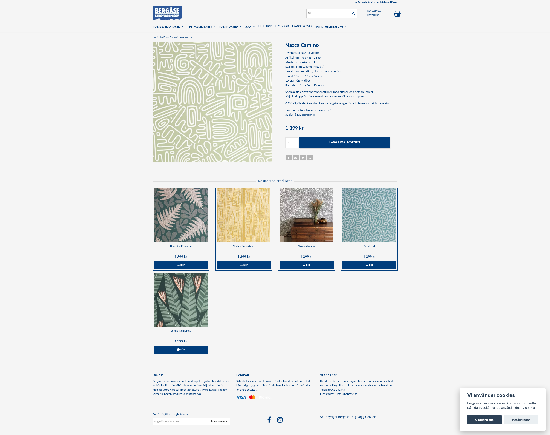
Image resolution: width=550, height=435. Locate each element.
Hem (155, 37)
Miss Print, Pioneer (168, 37)
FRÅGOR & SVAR (302, 26)
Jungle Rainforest (181, 330)
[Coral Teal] (369, 215)
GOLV (249, 26)
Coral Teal (369, 246)
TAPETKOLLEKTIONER (199, 26)
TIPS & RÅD (282, 26)
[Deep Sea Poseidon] (181, 215)
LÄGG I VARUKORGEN (344, 142)
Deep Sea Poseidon (181, 246)
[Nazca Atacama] (306, 215)
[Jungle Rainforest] (181, 300)
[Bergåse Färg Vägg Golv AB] (167, 13)
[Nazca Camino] (212, 102)
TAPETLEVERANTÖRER (167, 26)
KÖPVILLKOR (373, 15)
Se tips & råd (300, 114)
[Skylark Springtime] (244, 215)
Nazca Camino (185, 37)
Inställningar (521, 419)
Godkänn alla (484, 419)
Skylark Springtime (243, 246)
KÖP (182, 265)
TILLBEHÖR (265, 26)
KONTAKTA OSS (374, 11)
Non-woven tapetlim (327, 71)
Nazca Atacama (306, 246)
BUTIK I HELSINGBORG (329, 26)
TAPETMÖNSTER (229, 26)
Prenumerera (219, 421)
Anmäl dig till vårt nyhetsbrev (170, 414)
